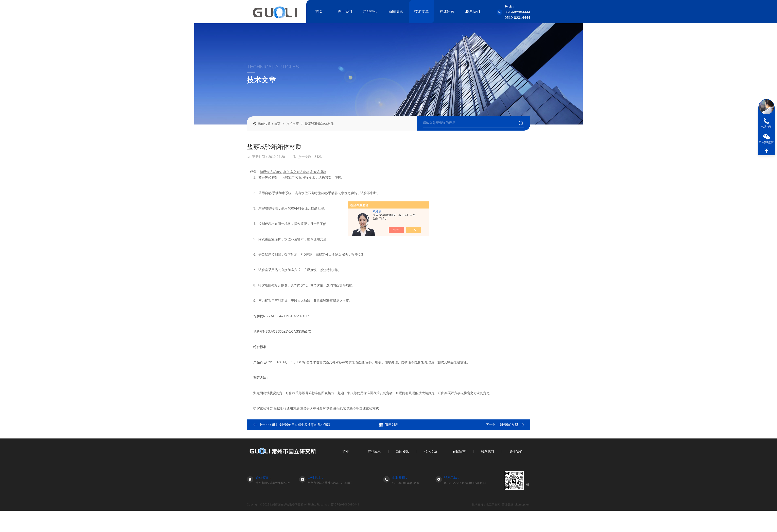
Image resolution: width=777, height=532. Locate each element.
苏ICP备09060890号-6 (345, 504)
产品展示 (374, 451)
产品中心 (370, 12)
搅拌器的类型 (508, 425)
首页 (319, 12)
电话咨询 (766, 126)
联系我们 (472, 12)
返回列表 (391, 425)
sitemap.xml (522, 504)
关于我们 (345, 12)
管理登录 (507, 504)
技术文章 (421, 12)
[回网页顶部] (766, 151)
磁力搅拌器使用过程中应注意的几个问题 (301, 425)
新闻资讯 (395, 12)
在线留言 (447, 12)
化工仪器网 (493, 504)
